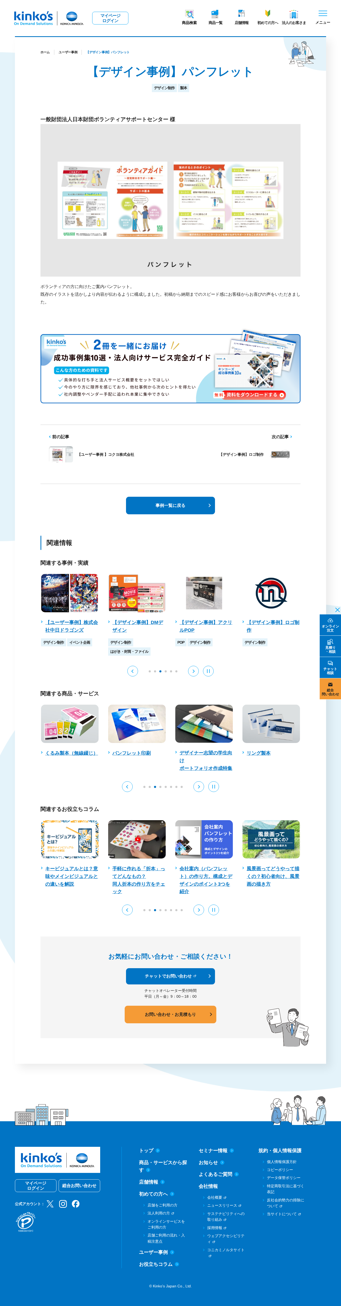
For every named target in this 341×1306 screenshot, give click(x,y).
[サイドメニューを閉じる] (336, 609)
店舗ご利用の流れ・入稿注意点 (166, 1238)
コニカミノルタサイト (226, 1250)
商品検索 (189, 22)
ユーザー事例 (68, 52)
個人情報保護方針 (282, 1162)
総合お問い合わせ (79, 1185)
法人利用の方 (159, 1213)
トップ (146, 1150)
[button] (132, 671)
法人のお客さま (294, 22)
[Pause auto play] (208, 671)
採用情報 (214, 1228)
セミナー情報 (213, 1150)
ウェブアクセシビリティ (226, 1239)
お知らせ (208, 1162)
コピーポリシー (280, 1170)
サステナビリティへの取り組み (226, 1216)
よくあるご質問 (215, 1174)
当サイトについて (282, 1214)
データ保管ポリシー (284, 1178)
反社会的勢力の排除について (285, 1203)
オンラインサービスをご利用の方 (166, 1224)
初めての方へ (267, 22)
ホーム (45, 52)
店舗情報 (242, 22)
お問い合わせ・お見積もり (170, 1014)
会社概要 (214, 1197)
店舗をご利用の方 (162, 1205)
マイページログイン (110, 18)
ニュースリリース (222, 1205)
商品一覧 (215, 22)
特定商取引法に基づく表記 (285, 1189)
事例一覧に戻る (170, 505)
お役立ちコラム (156, 1264)
